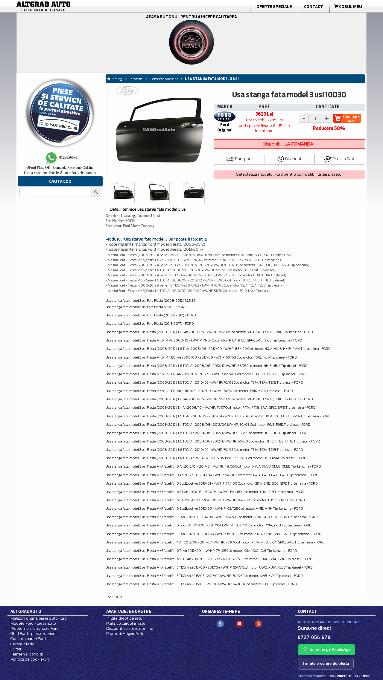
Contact (313, 6)
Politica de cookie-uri (29, 659)
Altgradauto (25, 611)
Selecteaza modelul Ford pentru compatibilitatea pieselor (289, 174)
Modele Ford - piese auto (33, 623)
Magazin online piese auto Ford (38, 618)
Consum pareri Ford (28, 638)
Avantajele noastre (128, 611)
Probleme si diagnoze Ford (34, 628)
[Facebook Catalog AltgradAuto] (220, 623)
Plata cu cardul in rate (125, 623)
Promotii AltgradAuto (125, 633)
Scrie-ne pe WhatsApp (330, 649)
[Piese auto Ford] (71, 6)
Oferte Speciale (274, 6)
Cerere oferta (22, 644)
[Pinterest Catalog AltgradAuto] (258, 623)
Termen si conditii (26, 654)
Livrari (15, 649)
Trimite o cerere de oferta (326, 663)
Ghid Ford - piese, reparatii (33, 633)
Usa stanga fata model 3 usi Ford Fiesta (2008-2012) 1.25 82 (150, 300)
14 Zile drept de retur (125, 618)
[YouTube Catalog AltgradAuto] (239, 623)
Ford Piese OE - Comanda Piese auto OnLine (60, 168)
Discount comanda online (129, 628)
